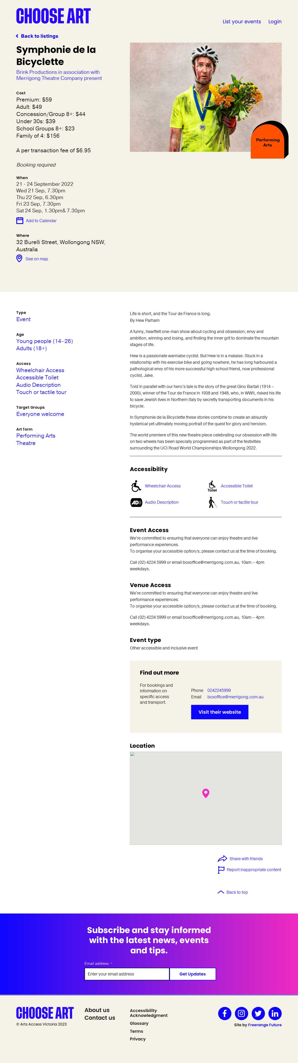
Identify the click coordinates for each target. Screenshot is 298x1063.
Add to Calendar (41, 221)
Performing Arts (35, 435)
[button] (205, 793)
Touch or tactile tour (239, 502)
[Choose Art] (53, 15)
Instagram (241, 1013)
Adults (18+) (31, 348)
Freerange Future (265, 1025)
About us (97, 1010)
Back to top (237, 892)
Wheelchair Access (163, 486)
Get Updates (192, 974)
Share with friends (246, 859)
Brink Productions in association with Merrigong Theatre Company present (59, 75)
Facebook (224, 1013)
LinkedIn (275, 1013)
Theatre (26, 443)
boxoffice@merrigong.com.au (235, 697)
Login (275, 21)
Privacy (138, 1039)
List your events (242, 21)
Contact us (100, 1018)
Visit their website (220, 712)
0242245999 (219, 690)
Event (23, 319)
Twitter (258, 1013)
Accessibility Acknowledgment (149, 1013)
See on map (37, 259)
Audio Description (162, 502)
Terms (136, 1031)
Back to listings (39, 36)
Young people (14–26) (44, 341)
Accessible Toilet (237, 486)
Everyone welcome (40, 414)
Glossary (139, 1023)
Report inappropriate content (254, 870)
